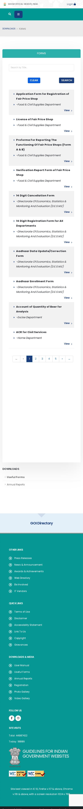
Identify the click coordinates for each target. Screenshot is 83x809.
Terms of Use (22, 611)
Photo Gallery (22, 691)
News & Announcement (28, 564)
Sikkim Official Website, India (22, 4)
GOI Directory (30, 523)
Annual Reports (23, 678)
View (67, 110)
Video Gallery (22, 698)
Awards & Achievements (29, 571)
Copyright (20, 638)
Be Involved (21, 584)
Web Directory (22, 578)
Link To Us (20, 631)
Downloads (9, 28)
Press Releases (23, 558)
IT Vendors (20, 591)
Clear (34, 80)
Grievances (21, 644)
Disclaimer (20, 618)
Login (70, 4)
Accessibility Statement (28, 625)
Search (66, 80)
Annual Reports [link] (16, 484)
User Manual (21, 665)
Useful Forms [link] (16, 477)
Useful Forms (22, 672)
